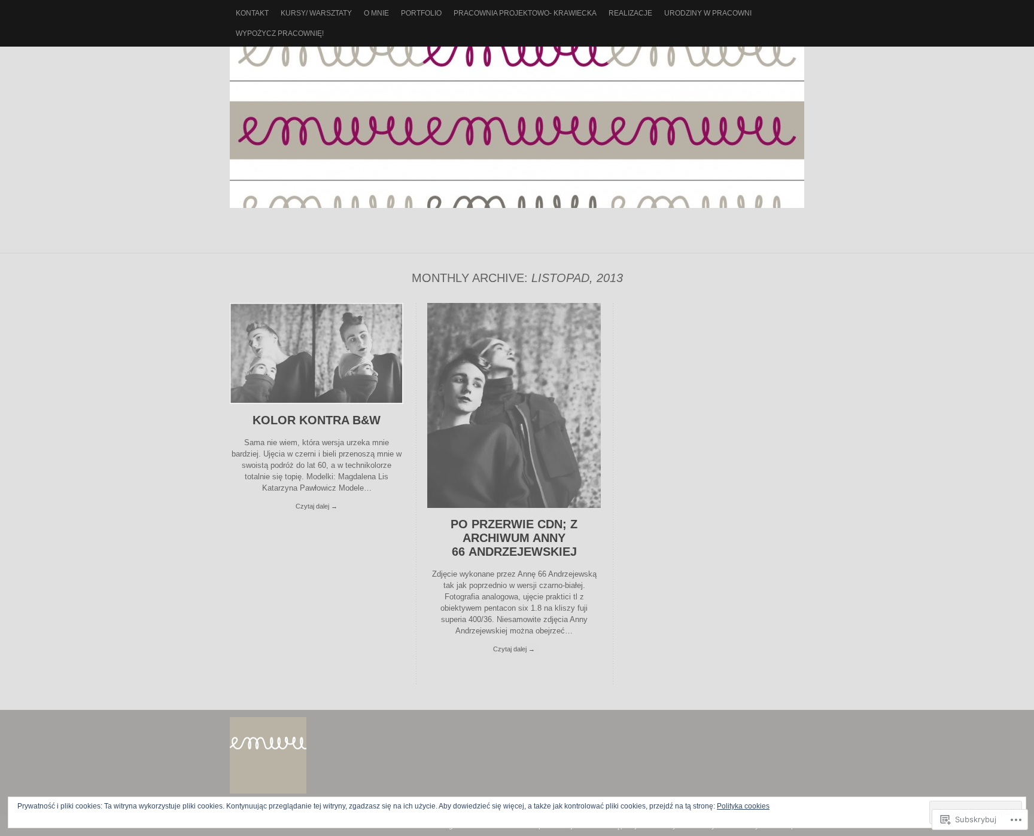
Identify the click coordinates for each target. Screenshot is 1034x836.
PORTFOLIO (421, 13)
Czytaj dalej (316, 506)
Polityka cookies (743, 806)
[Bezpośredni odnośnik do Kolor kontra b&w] (316, 401)
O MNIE (376, 13)
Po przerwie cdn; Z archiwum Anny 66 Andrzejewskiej (514, 537)
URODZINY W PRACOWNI (708, 13)
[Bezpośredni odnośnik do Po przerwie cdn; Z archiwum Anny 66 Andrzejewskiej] (514, 505)
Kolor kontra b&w (317, 420)
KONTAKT (252, 13)
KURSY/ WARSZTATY (316, 13)
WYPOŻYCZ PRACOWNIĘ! (280, 33)
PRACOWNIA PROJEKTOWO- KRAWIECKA (525, 13)
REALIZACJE (630, 13)
